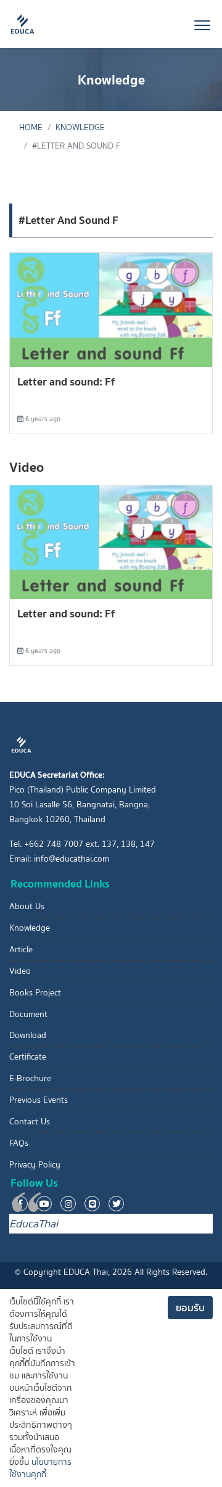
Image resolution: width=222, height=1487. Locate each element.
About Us (26, 906)
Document (28, 1014)
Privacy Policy (34, 1164)
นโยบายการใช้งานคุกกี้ (40, 1468)
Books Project (35, 992)
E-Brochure (30, 1078)
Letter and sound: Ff (66, 381)
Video (20, 971)
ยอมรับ (190, 1308)
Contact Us (29, 1121)
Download (27, 1035)
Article (21, 949)
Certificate (27, 1056)
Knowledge (80, 127)
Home (31, 127)
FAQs (18, 1143)
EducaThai (33, 1224)
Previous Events (38, 1100)
